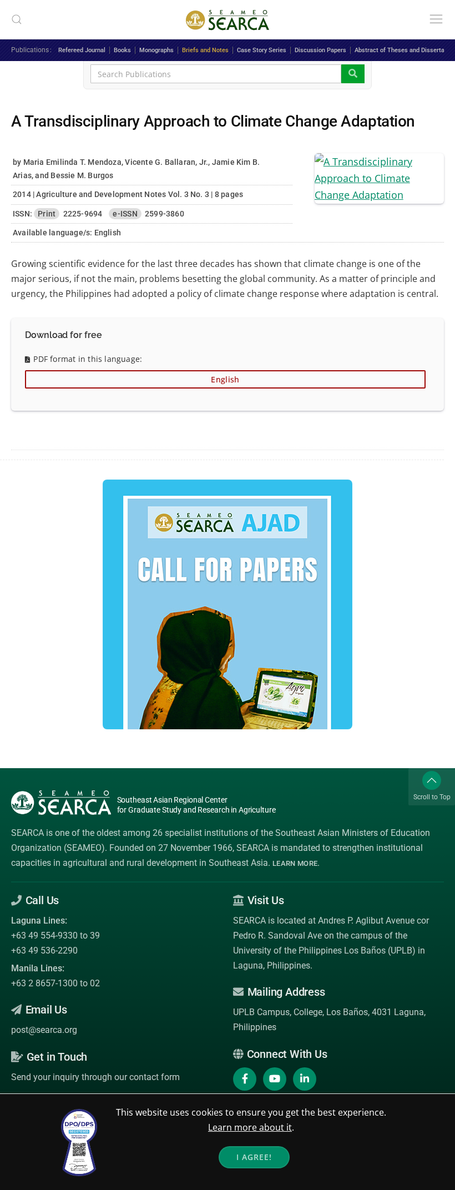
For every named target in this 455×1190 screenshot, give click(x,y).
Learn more (294, 863)
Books (122, 50)
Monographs (156, 50)
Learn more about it (250, 1127)
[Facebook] (244, 1079)
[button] (16, 19)
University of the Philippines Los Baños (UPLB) (324, 950)
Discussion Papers (320, 50)
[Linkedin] (304, 1079)
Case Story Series (261, 50)
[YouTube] (274, 1079)
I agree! (254, 1157)
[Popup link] (379, 177)
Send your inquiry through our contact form (95, 1077)
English (225, 379)
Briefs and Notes (205, 50)
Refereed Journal (81, 50)
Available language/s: (52, 232)
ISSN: (22, 213)
